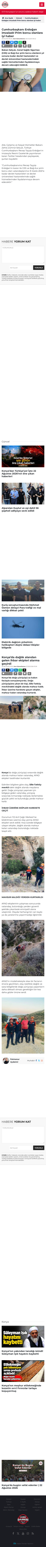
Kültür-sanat (37, 1507)
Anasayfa (9, 1526)
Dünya (23, 1507)
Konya (37, 1502)
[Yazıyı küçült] (20, 45)
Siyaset (23, 1499)
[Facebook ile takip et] (36, 1060)
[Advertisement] (23, 116)
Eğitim (37, 1504)
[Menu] (42, 4)
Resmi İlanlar (9, 1507)
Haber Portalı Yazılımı (24, 1544)
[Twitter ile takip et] (39, 1060)
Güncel (19, 18)
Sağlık (23, 1504)
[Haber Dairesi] (5, 4)
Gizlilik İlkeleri (35, 1526)
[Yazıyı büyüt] (15, 45)
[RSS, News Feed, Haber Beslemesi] (32, 1534)
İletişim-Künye (18, 1526)
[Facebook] (3, 42)
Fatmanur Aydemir (15, 1060)
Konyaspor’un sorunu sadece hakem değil (24, 12)
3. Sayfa (23, 1502)
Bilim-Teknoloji (8, 1510)
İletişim (27, 1526)
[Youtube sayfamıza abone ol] (23, 1534)
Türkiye (9, 1502)
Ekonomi (37, 1499)
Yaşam (37, 1510)
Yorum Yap (8, 46)
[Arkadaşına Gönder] (24, 45)
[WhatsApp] (20, 42)
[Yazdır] (29, 45)
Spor (8, 1504)
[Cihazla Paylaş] (24, 42)
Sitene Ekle (23, 1529)
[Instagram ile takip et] (41, 1060)
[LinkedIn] (16, 42)
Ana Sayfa (8, 18)
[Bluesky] (12, 42)
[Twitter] (7, 42)
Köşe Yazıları (22, 1510)
